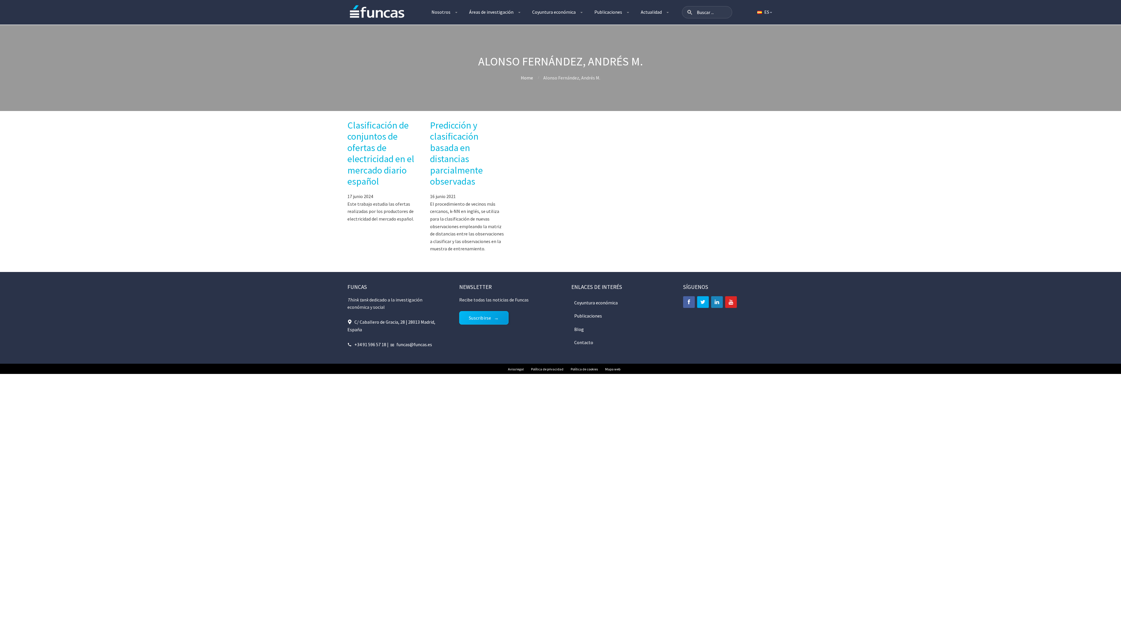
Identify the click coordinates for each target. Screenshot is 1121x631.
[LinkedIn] (717, 302)
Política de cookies (584, 369)
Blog (579, 329)
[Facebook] (689, 302)
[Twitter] (703, 302)
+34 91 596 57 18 (370, 344)
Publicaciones (608, 12)
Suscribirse (480, 318)
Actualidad (651, 12)
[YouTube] (731, 302)
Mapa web (612, 369)
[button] (689, 12)
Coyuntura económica (554, 12)
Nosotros (440, 12)
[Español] (764, 12)
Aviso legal (516, 369)
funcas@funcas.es (414, 344)
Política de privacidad (547, 369)
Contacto (583, 342)
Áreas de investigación (491, 12)
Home (527, 78)
